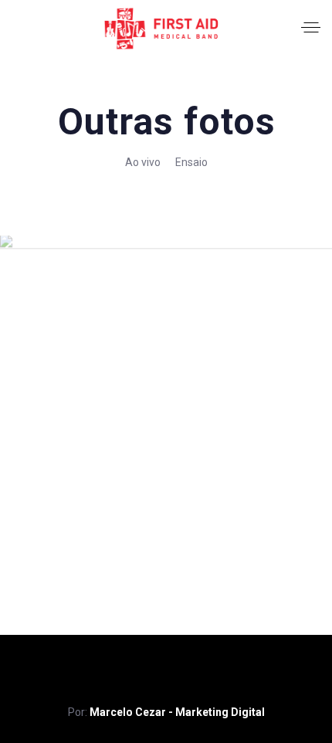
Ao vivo (143, 162)
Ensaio (191, 162)
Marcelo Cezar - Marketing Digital (177, 712)
